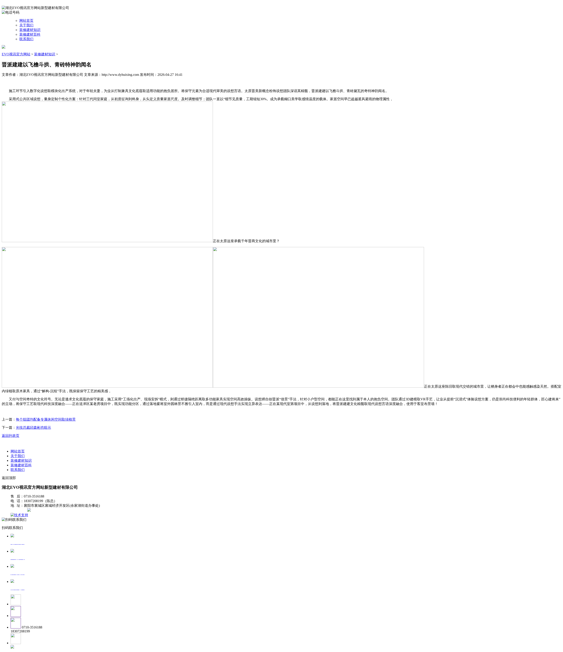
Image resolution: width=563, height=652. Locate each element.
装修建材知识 (29, 30)
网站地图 (19, 510)
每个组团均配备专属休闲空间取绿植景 (46, 419)
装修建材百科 (29, 34)
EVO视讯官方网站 (16, 54)
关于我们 (26, 25)
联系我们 (26, 39)
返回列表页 (10, 436)
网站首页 (26, 20)
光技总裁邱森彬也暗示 (33, 427)
